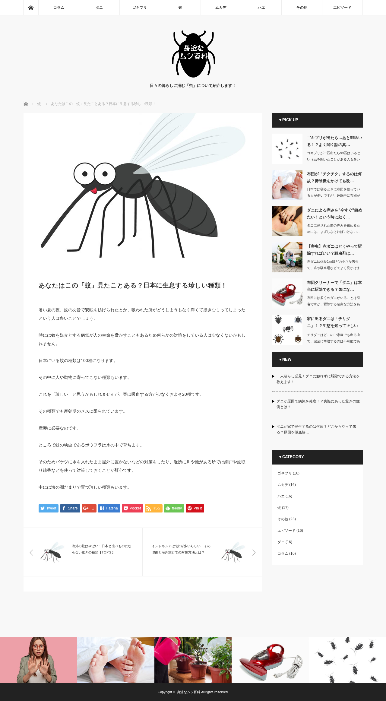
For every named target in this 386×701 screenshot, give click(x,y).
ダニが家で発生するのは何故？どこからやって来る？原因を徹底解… (316, 429)
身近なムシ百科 (188, 692)
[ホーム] (30, 7)
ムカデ (220, 7)
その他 (301, 7)
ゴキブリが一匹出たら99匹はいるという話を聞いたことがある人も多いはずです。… (333, 159)
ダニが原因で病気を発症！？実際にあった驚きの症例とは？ (318, 404)
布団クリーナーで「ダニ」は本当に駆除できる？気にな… (334, 286)
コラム (58, 7)
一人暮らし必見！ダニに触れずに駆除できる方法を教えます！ (318, 379)
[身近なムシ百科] (193, 76)
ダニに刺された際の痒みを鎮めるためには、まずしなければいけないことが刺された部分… (333, 232)
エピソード (342, 7)
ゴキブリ (139, 7)
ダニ (99, 7)
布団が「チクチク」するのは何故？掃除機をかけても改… (334, 177)
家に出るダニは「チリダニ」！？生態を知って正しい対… (332, 323)
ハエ (261, 7)
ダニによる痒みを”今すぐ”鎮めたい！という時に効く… (334, 213)
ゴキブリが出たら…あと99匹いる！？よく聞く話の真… (334, 141)
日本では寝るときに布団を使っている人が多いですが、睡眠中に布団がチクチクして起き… (333, 195)
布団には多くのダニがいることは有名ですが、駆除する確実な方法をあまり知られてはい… (333, 304)
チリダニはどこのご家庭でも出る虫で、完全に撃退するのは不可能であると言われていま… (333, 341)
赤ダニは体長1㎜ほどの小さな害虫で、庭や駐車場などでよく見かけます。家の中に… (333, 268)
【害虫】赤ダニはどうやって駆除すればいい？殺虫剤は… (334, 249)
